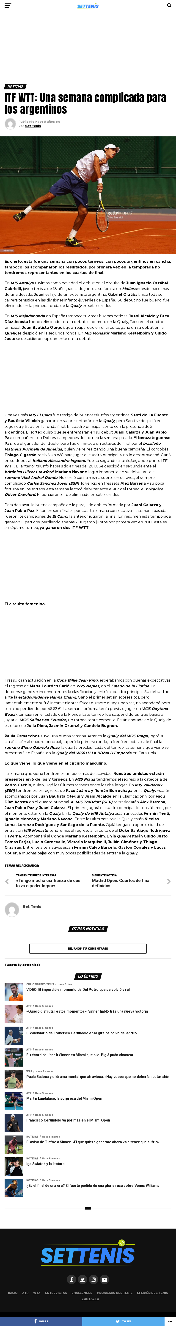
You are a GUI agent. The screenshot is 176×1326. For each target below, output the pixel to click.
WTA (36, 1292)
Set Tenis (33, 126)
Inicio (13, 1292)
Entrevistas (56, 1292)
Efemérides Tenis (152, 1292)
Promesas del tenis (114, 1292)
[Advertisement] (88, 50)
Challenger (82, 1292)
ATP (25, 1292)
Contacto (90, 1298)
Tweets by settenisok (22, 964)
